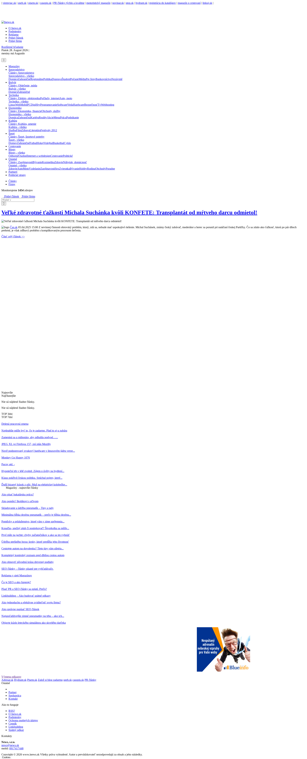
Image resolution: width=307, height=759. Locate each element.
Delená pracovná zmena (14, 423)
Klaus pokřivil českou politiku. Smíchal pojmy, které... (31, 477)
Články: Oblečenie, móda (23, 85)
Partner (13, 692)
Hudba (12, 130)
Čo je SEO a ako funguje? (16, 582)
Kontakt (13, 698)
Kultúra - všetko (18, 127)
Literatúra (35, 130)
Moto (26, 168)
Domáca (13, 117)
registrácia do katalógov (162, 2)
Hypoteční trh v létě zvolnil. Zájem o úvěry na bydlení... (32, 471)
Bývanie (37, 162)
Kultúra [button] (13, 120)
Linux (12, 104)
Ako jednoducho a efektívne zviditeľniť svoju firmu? (31, 602)
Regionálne (37, 79)
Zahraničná (24, 117)
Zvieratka (64, 168)
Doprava (57, 79)
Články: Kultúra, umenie (22, 123)
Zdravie (58, 162)
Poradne (110, 168)
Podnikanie (72, 117)
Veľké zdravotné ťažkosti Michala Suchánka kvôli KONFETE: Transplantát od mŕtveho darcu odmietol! (129, 212)
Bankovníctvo (103, 79)
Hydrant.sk (20, 679)
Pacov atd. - (8, 464)
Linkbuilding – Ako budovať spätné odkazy (26, 595)
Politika (47, 79)
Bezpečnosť (91, 104)
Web (17, 104)
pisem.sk (33, 2)
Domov (13, 143)
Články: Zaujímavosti (21, 162)
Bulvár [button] (12, 82)
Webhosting (107, 104)
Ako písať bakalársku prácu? (17, 494)
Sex (57, 168)
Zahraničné (24, 79)
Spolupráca (15, 695)
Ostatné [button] (13, 159)
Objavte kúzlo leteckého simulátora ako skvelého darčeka (33, 622)
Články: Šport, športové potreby (26, 136)
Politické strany (17, 175)
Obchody (100, 168)
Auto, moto (65, 98)
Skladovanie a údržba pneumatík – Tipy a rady (27, 507)
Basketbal (58, 143)
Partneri (13, 171)
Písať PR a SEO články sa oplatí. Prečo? (24, 588)
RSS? (12, 710)
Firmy (12, 184)
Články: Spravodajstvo (21, 72)
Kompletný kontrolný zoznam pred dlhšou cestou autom (32, 555)
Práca (63, 117)
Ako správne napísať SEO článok (20, 609)
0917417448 (16, 748)
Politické (68, 155)
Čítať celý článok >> (13, 236)
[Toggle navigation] (3, 60)
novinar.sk (118, 2)
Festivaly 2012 (49, 130)
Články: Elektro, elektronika (24, 98)
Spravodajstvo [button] (17, 69)
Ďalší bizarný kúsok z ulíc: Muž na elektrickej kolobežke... (34, 484)
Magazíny (14, 66)
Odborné (13, 155)
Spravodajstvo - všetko (21, 75)
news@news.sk (10, 745)
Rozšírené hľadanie (12, 46)
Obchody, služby (50, 111)
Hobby (83, 168)
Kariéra (35, 117)
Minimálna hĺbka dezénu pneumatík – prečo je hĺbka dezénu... (36, 514)
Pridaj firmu (28, 196)
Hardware (78, 104)
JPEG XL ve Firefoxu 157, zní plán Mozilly (26, 444)
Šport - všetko (16, 139)
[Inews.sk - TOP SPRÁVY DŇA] (2, 56)
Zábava (25, 130)
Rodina (91, 168)
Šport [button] (12, 133)
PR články (90, 679)
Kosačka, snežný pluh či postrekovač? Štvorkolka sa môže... (35, 528)
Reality (43, 117)
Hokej (40, 143)
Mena (57, 117)
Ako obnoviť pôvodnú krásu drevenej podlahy (27, 561)
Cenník (13, 723)
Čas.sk (13, 227)
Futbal (33, 143)
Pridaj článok (11, 196)
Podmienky (15, 31)
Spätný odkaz (16, 729)
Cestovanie (15, 146)
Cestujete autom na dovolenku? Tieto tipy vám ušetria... (32, 548)
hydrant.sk (141, 2)
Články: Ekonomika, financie (25, 111)
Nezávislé (116, 79)
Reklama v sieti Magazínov (16, 575)
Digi (33, 104)
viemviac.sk (9, 2)
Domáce (13, 79)
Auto (20, 168)
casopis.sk (45, 2)
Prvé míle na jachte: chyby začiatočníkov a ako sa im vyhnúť (35, 534)
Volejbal (48, 143)
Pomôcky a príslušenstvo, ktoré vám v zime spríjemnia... (32, 521)
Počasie (74, 79)
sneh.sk (22, 2)
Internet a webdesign (38, 155)
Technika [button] (14, 95)
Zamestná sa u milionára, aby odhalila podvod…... (29, 437)
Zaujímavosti (47, 168)
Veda (70, 104)
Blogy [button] (12, 149)
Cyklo (67, 143)
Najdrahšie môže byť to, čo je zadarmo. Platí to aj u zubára (34, 430)
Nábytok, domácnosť (75, 162)
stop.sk (130, 2)
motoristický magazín (98, 2)
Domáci (13, 91)
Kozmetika (48, 162)
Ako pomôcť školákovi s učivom (19, 501)
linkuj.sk (207, 2)
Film (18, 130)
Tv (99, 104)
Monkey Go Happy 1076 (15, 457)
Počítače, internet (49, 98)
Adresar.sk (7, 679)
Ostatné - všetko (18, 165)
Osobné (22, 155)
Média (82, 79)
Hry (38, 104)
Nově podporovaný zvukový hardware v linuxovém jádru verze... (38, 450)
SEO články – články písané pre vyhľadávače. (27, 568)
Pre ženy (91, 79)
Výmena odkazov (11, 676)
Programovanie (48, 104)
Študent (66, 79)
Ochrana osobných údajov (23, 720)
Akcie (50, 117)
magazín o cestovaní (189, 2)
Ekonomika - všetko (20, 114)
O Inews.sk (15, 28)
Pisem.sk (32, 679)
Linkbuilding (16, 726)
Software (62, 104)
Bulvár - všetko (17, 88)
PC (29, 104)
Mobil (23, 104)
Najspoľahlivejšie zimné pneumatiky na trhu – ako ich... (32, 615)
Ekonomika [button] (15, 107)
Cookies (6, 757)
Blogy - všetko (17, 152)
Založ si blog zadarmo (50, 679)
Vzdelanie (34, 168)
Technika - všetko (18, 101)
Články (13, 181)
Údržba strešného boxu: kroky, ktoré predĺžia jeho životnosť (35, 541)
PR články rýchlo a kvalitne (68, 2)
